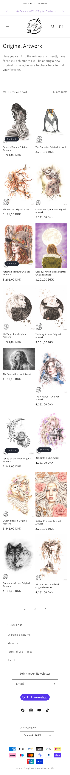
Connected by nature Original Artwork (50, 211)
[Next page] (45, 609)
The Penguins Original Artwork (51, 147)
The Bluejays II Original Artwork (47, 398)
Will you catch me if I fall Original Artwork (47, 586)
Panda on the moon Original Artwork (17, 460)
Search (11, 660)
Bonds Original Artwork (47, 457)
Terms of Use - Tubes (19, 651)
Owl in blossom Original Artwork (15, 522)
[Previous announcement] (7, 11)
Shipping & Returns (19, 634)
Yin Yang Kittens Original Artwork (48, 336)
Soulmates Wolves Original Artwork (16, 584)
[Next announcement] (63, 11)
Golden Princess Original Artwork (48, 522)
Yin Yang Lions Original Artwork (15, 335)
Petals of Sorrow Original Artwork (15, 148)
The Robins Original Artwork (17, 209)
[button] (7, 26)
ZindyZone (29, 768)
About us (12, 643)
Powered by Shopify (44, 768)
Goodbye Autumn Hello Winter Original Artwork (50, 273)
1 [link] (25, 608)
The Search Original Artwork (17, 374)
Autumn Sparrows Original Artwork (16, 273)
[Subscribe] (53, 683)
